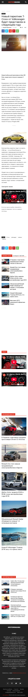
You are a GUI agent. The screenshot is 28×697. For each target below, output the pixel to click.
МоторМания (6, 695)
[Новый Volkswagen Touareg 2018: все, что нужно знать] (5, 295)
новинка (20, 237)
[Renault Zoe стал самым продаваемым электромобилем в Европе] (5, 269)
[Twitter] (16, 683)
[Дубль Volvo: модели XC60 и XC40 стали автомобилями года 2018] (5, 278)
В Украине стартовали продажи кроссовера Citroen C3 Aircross (17, 261)
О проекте (16, 689)
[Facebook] (7, 683)
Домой (3, 11)
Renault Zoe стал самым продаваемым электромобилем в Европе (12, 466)
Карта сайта (20, 692)
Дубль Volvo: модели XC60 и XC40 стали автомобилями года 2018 (18, 278)
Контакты (9, 690)
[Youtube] (20, 683)
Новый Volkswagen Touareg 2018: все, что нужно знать (17, 294)
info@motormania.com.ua (19, 673)
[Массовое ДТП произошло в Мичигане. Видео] (5, 302)
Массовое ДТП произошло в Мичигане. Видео (17, 302)
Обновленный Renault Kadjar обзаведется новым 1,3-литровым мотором (12, 521)
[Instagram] (11, 683)
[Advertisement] (14, 7)
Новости (8, 11)
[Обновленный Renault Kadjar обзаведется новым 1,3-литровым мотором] (5, 285)
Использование (16, 690)
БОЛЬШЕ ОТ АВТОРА (18, 255)
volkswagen (13, 237)
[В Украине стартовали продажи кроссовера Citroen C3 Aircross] (5, 261)
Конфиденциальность (10, 692)
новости (4, 239)
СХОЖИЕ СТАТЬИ (6, 255)
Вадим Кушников (7, 27)
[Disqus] (14, 330)
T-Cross (7, 237)
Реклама (22, 689)
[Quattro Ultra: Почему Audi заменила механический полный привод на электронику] (5, 582)
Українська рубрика (7, 689)
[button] (26, 2)
